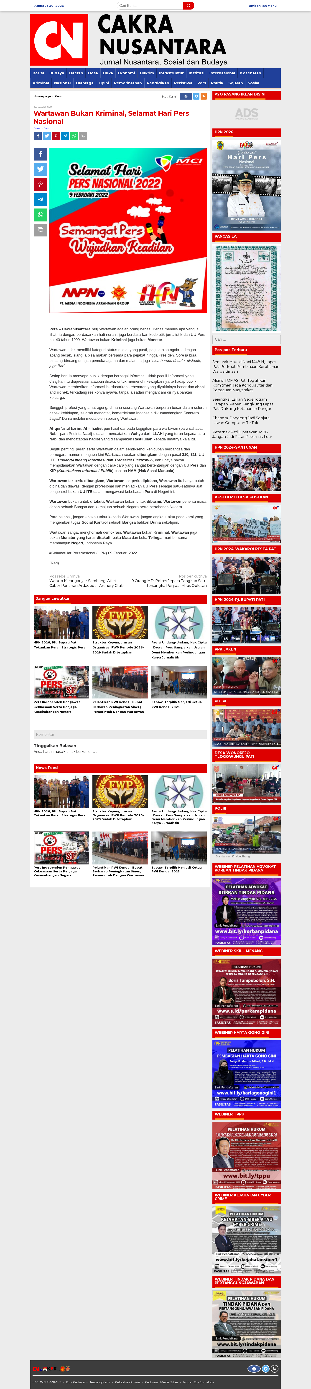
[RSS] (204, 96)
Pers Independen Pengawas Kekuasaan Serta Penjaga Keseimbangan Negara (57, 707)
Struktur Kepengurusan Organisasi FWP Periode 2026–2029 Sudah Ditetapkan (118, 647)
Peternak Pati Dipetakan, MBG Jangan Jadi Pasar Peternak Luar (242, 434)
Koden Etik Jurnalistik (198, 1382)
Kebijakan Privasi (127, 1382)
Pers (46, 128)
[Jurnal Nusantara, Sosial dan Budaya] (128, 39)
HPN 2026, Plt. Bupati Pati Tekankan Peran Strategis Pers (59, 813)
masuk (59, 751)
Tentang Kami (100, 1382)
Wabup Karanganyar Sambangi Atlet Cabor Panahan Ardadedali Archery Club (86, 581)
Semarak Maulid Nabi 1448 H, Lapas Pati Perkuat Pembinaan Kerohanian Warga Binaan (245, 367)
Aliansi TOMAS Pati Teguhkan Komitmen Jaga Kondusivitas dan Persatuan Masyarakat (242, 385)
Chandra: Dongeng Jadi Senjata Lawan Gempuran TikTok (241, 420)
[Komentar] (83, 136)
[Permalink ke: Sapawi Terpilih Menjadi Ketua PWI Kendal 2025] (179, 681)
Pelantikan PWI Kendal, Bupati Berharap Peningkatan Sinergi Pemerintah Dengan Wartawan (118, 707)
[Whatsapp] (74, 136)
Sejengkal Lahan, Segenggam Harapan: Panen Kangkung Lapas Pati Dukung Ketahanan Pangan (242, 404)
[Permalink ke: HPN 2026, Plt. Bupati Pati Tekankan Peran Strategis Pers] (61, 622)
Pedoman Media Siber (161, 1382)
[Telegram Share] (65, 136)
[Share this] (38, 136)
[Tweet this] (47, 136)
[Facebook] (186, 96)
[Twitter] (196, 96)
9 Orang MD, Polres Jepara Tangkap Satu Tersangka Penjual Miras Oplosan (169, 581)
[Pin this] (56, 136)
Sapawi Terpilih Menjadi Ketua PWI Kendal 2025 (176, 869)
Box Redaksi (75, 1382)
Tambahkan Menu (262, 6)
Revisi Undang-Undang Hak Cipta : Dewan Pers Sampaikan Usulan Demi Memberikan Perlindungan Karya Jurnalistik (179, 817)
